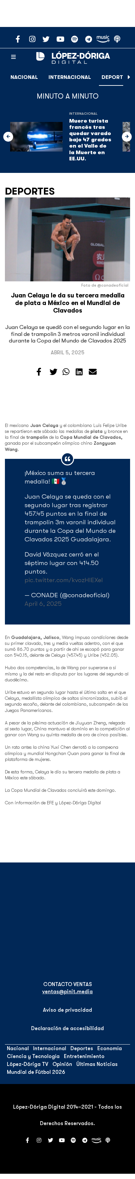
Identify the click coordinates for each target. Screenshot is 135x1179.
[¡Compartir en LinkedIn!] (79, 372)
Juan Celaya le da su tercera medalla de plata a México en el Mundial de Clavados (68, 303)
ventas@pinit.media (67, 992)
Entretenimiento (84, 1056)
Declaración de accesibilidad (67, 1028)
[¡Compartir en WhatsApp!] (66, 372)
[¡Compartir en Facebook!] (38, 372)
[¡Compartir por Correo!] (93, 372)
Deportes (115, 77)
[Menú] (13, 57)
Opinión (62, 1064)
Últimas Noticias (97, 1064)
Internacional (69, 77)
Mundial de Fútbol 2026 (36, 1072)
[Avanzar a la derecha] (129, 77)
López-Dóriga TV (27, 1064)
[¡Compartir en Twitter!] (53, 372)
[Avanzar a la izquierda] (8, 137)
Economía (109, 1048)
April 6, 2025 (43, 603)
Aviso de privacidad (67, 1010)
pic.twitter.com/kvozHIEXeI (64, 580)
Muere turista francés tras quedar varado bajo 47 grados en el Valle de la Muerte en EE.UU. (90, 140)
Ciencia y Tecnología (33, 1056)
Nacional (24, 77)
